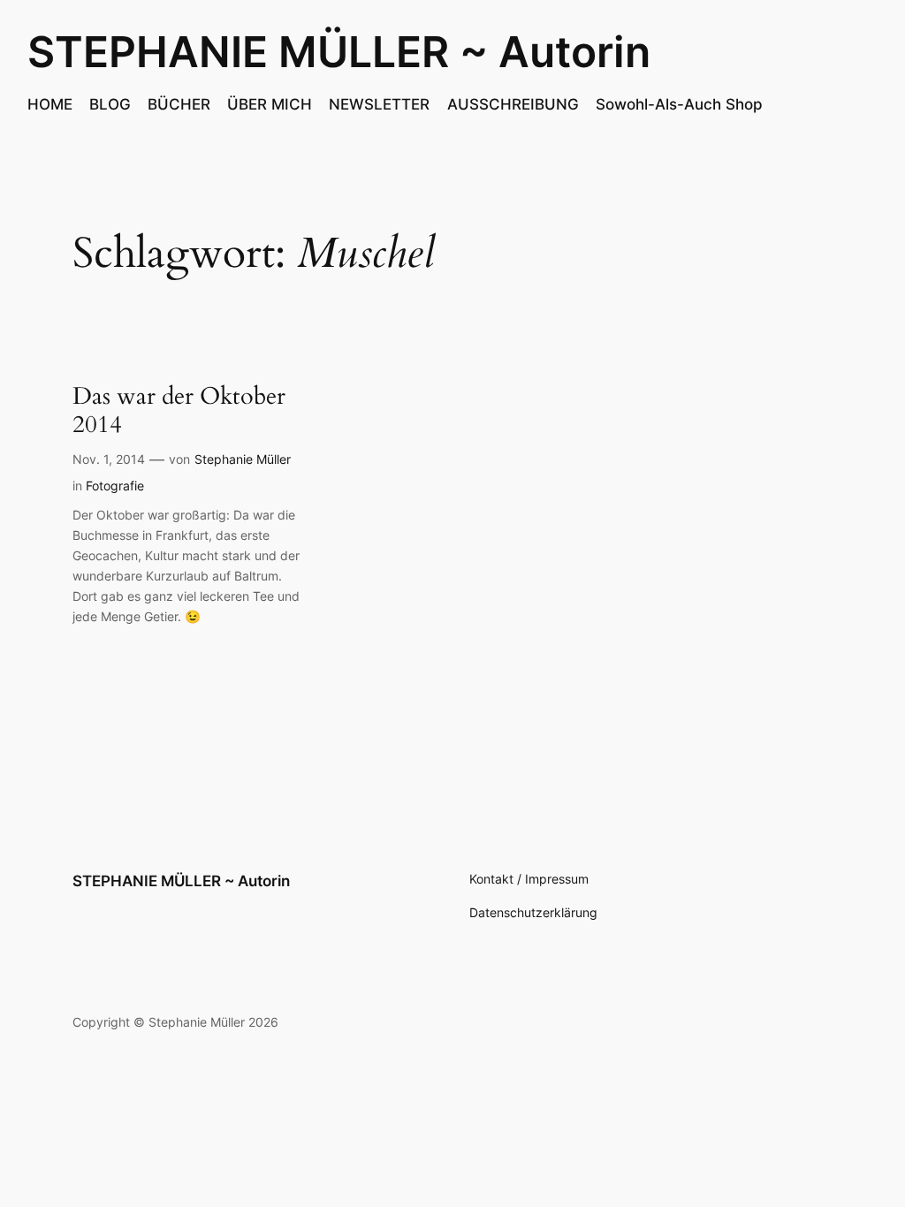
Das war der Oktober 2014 (178, 411)
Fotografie (115, 485)
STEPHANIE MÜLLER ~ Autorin (338, 52)
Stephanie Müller (242, 459)
